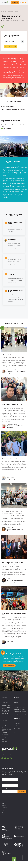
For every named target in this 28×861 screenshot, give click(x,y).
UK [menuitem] (2, 812)
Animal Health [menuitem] (5, 722)
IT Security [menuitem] (16, 733)
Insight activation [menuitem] (5, 713)
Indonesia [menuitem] (4, 805)
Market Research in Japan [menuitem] (20, 707)
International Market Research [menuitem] (18, 701)
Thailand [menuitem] (3, 810)
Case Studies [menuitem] (17, 723)
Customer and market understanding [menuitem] (7, 701)
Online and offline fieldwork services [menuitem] (5, 711)
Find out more (12, 46)
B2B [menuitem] (3, 727)
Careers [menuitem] (15, 725)
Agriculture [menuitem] (4, 723)
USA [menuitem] (3, 814)
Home (2, 11)
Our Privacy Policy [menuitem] (18, 732)
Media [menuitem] (3, 739)
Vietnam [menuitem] (3, 816)
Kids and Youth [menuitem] (5, 737)
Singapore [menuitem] (4, 809)
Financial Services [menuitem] (5, 734)
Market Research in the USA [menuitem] (20, 714)
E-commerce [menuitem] (4, 732)
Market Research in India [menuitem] (19, 709)
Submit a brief (15, 2)
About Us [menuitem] (16, 721)
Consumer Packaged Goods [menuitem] (6, 730)
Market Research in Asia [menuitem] (19, 705)
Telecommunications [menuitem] (6, 743)
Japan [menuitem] (3, 801)
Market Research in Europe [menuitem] (20, 711)
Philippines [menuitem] (4, 807)
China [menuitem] (3, 800)
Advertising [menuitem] (4, 720)
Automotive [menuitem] (4, 725)
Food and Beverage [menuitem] (6, 736)
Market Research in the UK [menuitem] (20, 713)
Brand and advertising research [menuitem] (7, 708)
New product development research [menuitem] (6, 704)
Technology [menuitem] (4, 741)
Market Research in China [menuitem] (20, 704)
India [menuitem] (3, 803)
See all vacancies (9, 665)
